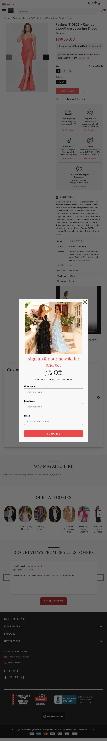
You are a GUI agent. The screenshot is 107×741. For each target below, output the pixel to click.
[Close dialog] (85, 302)
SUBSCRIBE (53, 433)
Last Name (30, 401)
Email (27, 415)
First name (29, 386)
